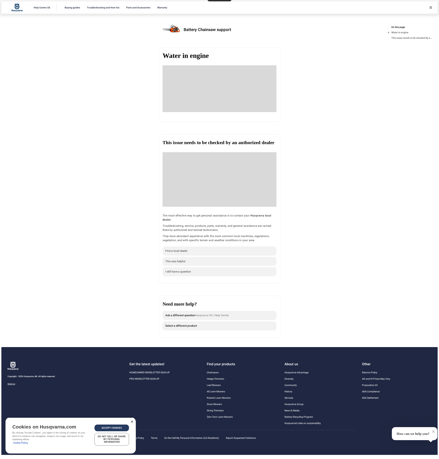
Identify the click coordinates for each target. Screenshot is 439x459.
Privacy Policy (136, 438)
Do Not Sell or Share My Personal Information (112, 439)
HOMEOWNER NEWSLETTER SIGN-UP (149, 372)
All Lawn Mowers (216, 391)
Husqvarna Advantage (296, 372)
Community (290, 385)
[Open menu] (431, 7)
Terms (154, 438)
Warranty (162, 7)
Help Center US (42, 7)
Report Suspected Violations (241, 438)
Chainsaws (213, 372)
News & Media (292, 410)
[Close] (132, 421)
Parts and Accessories (138, 7)
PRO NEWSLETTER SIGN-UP (144, 378)
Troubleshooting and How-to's (103, 7)
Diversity (289, 378)
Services (288, 397)
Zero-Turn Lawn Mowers (220, 416)
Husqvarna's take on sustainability (302, 423)
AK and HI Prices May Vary (376, 378)
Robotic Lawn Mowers (219, 397)
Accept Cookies (112, 428)
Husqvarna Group (294, 404)
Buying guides (72, 7)
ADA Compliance (371, 391)
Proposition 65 (370, 385)
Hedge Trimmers (215, 378)
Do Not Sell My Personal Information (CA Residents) (191, 438)
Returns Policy (369, 372)
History (288, 391)
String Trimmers (215, 410)
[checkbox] (219, 251)
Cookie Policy (20, 443)
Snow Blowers (214, 404)
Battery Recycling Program (298, 416)
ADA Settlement (370, 397)
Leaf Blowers (214, 385)
